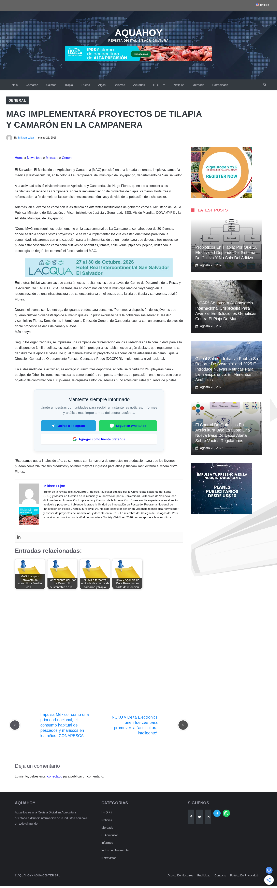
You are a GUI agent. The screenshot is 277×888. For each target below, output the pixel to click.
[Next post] (183, 725)
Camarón (32, 85)
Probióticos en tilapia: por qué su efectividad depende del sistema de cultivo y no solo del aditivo (226, 252)
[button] (264, 84)
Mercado (198, 85)
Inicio (14, 85)
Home (19, 157)
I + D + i (106, 812)
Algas (102, 85)
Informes (107, 842)
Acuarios (139, 85)
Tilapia (68, 85)
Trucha (85, 85)
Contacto (220, 875)
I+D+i (156, 85)
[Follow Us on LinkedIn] (208, 817)
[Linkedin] (19, 537)
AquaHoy (138, 32)
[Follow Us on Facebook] (191, 817)
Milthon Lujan (26, 137)
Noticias (179, 85)
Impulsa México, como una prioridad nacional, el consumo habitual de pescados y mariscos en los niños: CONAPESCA (64, 725)
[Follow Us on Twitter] (199, 817)
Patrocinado (220, 85)
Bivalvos (119, 85)
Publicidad (203, 875)
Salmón (51, 85)
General (17, 100)
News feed (34, 157)
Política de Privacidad (244, 875)
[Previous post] (15, 725)
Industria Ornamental (115, 850)
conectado (54, 776)
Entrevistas (108, 858)
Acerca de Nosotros (180, 875)
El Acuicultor (109, 835)
